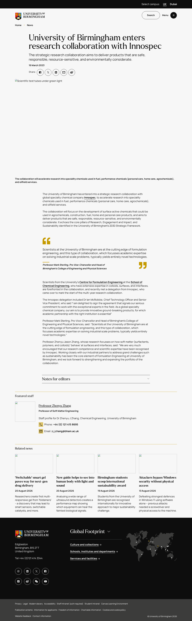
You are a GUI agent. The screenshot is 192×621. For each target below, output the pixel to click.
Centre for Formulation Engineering (101, 282)
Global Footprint (87, 531)
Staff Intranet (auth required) (70, 603)
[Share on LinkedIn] (56, 72)
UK (165, 4)
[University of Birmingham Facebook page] (45, 571)
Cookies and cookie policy (114, 610)
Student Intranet (92, 603)
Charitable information (91, 610)
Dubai (173, 4)
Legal (25, 603)
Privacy (18, 603)
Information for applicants (45, 610)
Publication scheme (24, 610)
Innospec (89, 197)
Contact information (42, 616)
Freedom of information (69, 610)
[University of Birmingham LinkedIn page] (27, 571)
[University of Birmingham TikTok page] (18, 581)
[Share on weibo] (71, 72)
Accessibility (49, 603)
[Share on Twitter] (48, 72)
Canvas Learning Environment (114, 603)
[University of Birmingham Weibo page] (27, 581)
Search (151, 15)
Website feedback (23, 616)
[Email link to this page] (63, 72)
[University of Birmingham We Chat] (36, 581)
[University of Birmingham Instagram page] (18, 571)
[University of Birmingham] (30, 15)
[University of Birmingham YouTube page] (45, 581)
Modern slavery (36, 603)
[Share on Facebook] (40, 72)
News (30, 25)
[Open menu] (173, 15)
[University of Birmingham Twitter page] (36, 571)
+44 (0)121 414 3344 (31, 558)
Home (18, 25)
